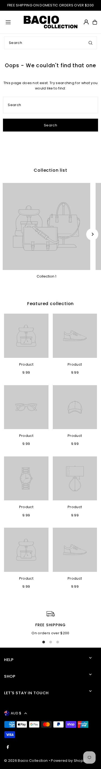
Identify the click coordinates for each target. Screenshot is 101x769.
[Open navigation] (12, 22)
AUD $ (16, 713)
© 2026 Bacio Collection (26, 760)
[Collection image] (46, 226)
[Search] (90, 42)
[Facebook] (8, 747)
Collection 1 (46, 276)
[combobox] (50, 42)
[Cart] (95, 22)
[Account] (86, 22)
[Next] (92, 234)
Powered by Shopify (69, 760)
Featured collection (50, 304)
